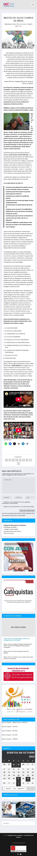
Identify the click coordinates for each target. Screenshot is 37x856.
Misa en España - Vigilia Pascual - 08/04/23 (14, 722)
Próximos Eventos (10, 795)
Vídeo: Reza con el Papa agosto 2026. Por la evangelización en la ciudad (17, 639)
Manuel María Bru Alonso (19, 24)
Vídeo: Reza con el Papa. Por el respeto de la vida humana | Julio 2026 (18, 657)
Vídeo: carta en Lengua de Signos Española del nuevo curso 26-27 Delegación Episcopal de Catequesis (18, 645)
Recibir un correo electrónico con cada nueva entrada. (19, 506)
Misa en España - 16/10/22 (9, 726)
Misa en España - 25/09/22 (9, 739)
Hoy (14, 788)
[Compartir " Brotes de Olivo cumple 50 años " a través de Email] (30, 460)
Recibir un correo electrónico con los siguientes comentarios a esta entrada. (16, 502)
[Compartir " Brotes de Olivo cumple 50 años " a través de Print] (18, 463)
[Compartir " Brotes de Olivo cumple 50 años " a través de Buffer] (23, 460)
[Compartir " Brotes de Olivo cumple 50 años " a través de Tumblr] (13, 460)
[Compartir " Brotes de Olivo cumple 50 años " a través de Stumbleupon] (27, 460)
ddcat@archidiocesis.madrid (12, 531)
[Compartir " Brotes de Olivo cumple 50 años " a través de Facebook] (6, 460)
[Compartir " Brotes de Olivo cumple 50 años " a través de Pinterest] (16, 460)
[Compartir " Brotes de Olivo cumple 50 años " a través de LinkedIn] (20, 460)
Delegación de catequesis (15, 835)
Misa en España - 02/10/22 (9, 735)
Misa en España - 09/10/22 (9, 731)
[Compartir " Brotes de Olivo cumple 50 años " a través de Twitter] (10, 460)
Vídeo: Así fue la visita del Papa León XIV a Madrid (16, 652)
